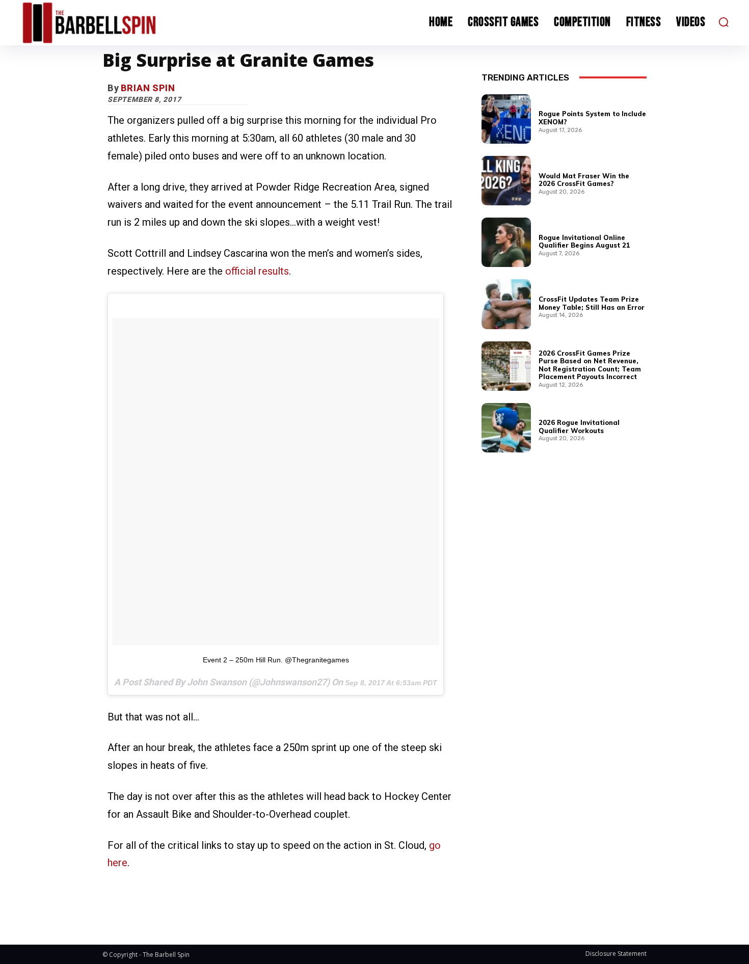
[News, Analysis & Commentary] (108, 22)
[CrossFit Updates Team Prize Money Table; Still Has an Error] (506, 304)
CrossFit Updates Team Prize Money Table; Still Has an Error (592, 303)
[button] (723, 22)
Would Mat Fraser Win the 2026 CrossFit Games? (584, 180)
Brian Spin (148, 88)
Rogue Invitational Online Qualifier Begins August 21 (584, 241)
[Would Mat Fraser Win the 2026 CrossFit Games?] (506, 180)
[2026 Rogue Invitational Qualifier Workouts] (506, 427)
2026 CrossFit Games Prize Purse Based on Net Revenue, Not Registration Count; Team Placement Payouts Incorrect (590, 365)
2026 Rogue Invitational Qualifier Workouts (579, 426)
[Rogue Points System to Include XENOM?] (506, 119)
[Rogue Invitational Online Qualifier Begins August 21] (506, 242)
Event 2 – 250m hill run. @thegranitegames (276, 660)
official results (257, 271)
